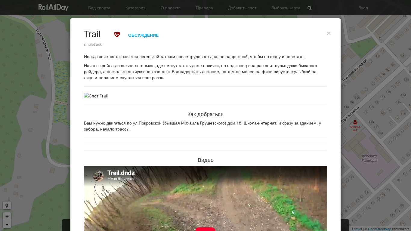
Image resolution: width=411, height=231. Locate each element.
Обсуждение (143, 35)
